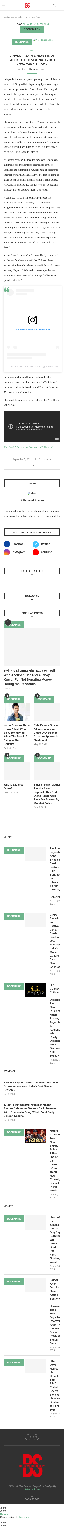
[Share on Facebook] (29, 465)
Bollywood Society (13, 16)
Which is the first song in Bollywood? (34, 447)
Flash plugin (24, 1517)
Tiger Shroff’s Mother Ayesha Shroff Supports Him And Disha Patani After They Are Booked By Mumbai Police (47, 794)
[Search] (54, 5)
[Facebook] (28, 1437)
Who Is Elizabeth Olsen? (14, 786)
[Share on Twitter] (33, 465)
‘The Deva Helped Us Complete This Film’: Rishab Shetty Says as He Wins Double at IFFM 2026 (55, 1385)
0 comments (45, 459)
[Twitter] (36, 1437)
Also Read (9, 447)
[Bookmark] (60, 5)
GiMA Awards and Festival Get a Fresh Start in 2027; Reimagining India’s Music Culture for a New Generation (55, 940)
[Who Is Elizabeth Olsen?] (17, 771)
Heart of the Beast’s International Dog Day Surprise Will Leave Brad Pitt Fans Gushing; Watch (55, 1240)
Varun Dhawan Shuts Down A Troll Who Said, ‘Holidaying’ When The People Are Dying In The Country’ (17, 734)
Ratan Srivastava (37, 69)
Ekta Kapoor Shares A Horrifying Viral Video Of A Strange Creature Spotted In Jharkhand (46, 733)
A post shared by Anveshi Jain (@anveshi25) (33, 366)
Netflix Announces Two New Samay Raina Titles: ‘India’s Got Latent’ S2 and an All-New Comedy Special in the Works (55, 1160)
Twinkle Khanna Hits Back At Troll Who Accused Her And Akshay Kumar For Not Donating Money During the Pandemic (29, 677)
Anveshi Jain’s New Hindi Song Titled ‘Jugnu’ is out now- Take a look (32, 60)
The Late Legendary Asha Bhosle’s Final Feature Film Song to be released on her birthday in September (55, 872)
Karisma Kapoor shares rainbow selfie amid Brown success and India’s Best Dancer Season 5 (31, 1086)
